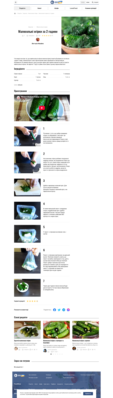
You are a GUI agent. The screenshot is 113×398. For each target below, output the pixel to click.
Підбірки (53, 384)
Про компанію (32, 375)
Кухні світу (46, 384)
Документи (49, 377)
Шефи (56, 8)
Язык (87, 2)
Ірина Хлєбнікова (23, 347)
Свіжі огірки (18, 74)
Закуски (25, 13)
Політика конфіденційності (88, 375)
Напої (39, 8)
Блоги (16, 389)
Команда (48, 375)
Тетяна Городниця (52, 349)
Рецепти (22, 8)
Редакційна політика (68, 377)
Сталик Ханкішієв (81, 347)
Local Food (73, 8)
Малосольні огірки (32, 13)
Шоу (15, 393)
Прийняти (88, 393)
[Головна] (15, 13)
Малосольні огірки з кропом (81, 340)
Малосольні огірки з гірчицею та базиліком (53, 341)
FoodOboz (17, 384)
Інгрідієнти (60, 384)
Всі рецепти (18, 367)
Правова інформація (68, 375)
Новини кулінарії (90, 8)
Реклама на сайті (33, 377)
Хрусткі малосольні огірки (22, 340)
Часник (45, 74)
